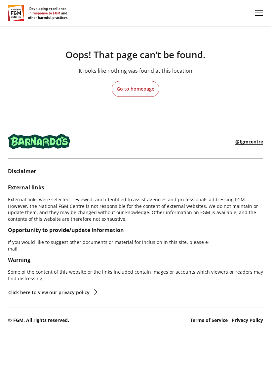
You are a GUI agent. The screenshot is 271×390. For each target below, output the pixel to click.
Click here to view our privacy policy (49, 292)
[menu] (259, 12)
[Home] (38, 13)
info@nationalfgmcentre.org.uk (53, 249)
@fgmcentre (249, 141)
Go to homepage (135, 89)
